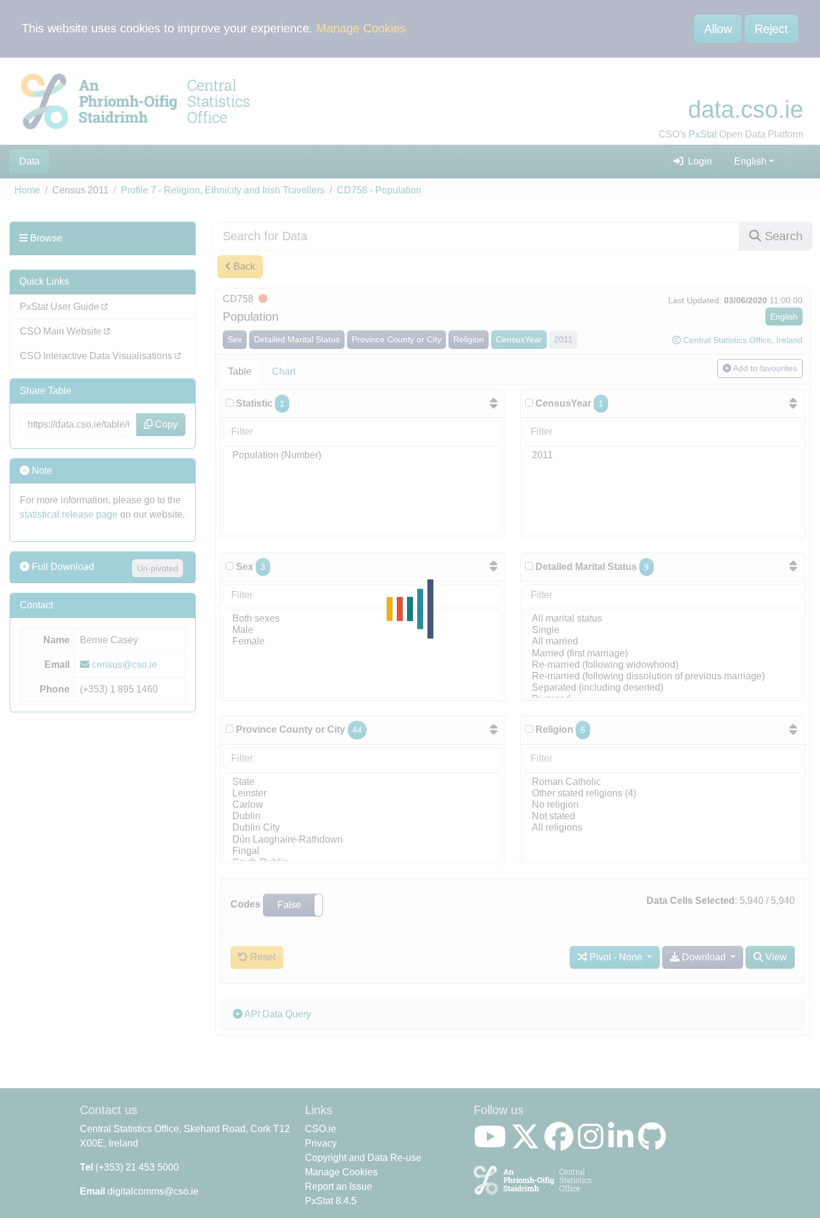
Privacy (321, 1143)
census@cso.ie (123, 664)
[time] (529, 403)
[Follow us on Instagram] (593, 1144)
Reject (771, 28)
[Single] (662, 630)
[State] (363, 782)
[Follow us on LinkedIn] (623, 1144)
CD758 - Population (379, 190)
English (750, 161)
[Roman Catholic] (662, 782)
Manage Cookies (361, 28)
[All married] (662, 641)
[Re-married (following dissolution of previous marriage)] (662, 676)
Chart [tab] (283, 371)
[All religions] (662, 828)
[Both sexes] (363, 619)
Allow (718, 28)
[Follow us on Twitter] (527, 1144)
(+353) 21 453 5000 (137, 1167)
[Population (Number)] (363, 455)
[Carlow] (363, 805)
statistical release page (69, 514)
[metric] (230, 403)
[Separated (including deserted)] (662, 688)
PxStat (703, 134)
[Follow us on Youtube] (492, 1144)
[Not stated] (662, 816)
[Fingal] (363, 851)
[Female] (363, 641)
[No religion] (662, 805)
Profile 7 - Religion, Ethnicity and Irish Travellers (223, 190)
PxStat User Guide (60, 306)
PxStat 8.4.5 (331, 1201)
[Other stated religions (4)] (662, 793)
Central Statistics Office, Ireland (743, 340)
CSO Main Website (62, 331)
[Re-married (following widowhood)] (662, 665)
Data (29, 161)
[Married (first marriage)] (662, 653)
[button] (293, 905)
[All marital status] (662, 619)
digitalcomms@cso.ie (153, 1191)
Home (27, 190)
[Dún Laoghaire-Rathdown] (363, 840)
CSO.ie (320, 1129)
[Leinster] (363, 793)
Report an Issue (338, 1186)
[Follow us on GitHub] (654, 1144)
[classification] (230, 566)
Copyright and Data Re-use (363, 1158)
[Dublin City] (363, 828)
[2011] (662, 455)
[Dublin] (363, 816)
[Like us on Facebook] (561, 1144)
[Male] (363, 630)
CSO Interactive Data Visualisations (97, 356)
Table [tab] (240, 371)
